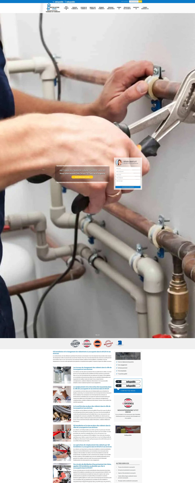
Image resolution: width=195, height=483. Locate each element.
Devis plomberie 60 (66, 8)
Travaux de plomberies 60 (74, 8)
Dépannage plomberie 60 (101, 8)
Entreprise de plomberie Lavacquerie (126, 470)
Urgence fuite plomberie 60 (93, 8)
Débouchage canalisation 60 (110, 8)
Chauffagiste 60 (136, 8)
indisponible (58, 1)
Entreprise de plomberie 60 (84, 8)
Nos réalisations (82, 177)
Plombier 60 (119, 8)
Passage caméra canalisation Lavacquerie (128, 480)
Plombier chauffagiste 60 (144, 8)
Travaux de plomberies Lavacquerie (126, 467)
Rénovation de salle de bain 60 (127, 8)
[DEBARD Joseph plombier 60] (53, 8)
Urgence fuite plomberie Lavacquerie (127, 473)
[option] (97, 193)
